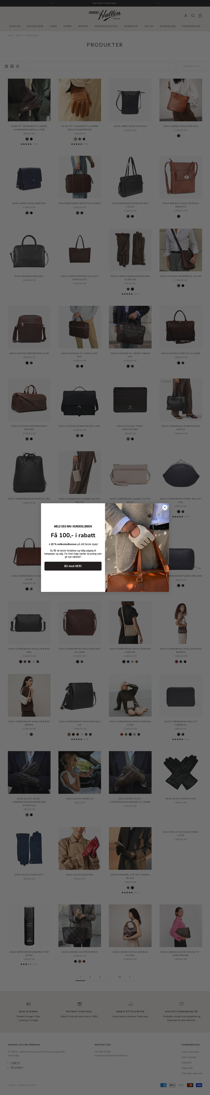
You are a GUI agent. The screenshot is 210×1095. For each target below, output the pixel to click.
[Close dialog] (165, 507)
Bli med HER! (73, 566)
